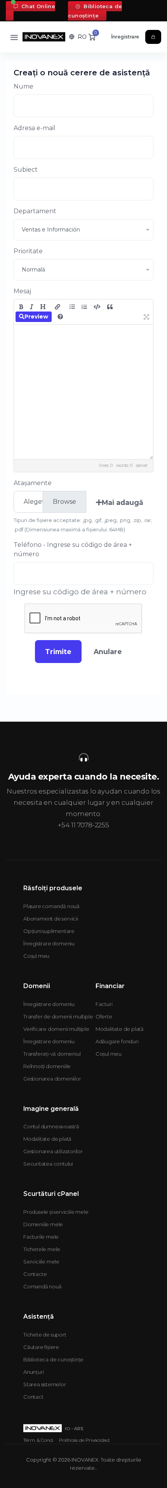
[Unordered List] (72, 307)
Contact (33, 1397)
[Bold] (21, 307)
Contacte (35, 1274)
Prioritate (28, 251)
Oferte (104, 1016)
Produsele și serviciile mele (55, 1212)
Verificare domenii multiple (56, 1029)
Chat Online (37, 6)
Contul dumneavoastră (51, 1126)
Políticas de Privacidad (84, 1440)
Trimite (58, 651)
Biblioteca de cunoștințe (95, 11)
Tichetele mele (41, 1249)
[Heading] (43, 307)
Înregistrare (125, 37)
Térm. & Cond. (38, 1440)
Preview (36, 316)
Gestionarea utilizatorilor (53, 1151)
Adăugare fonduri (117, 1041)
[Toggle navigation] (14, 37)
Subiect (26, 169)
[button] (78, 36)
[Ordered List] (84, 307)
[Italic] (31, 307)
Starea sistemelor (44, 1384)
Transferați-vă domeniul (51, 1054)
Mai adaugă (122, 502)
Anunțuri (33, 1372)
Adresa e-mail (35, 128)
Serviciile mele (41, 1261)
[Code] (97, 307)
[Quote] (110, 307)
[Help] (60, 316)
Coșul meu (36, 956)
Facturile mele (41, 1237)
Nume (23, 86)
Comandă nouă (42, 1286)
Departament (35, 211)
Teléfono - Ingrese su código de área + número (73, 549)
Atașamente (33, 483)
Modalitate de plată (120, 1029)
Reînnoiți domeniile (47, 1066)
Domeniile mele (43, 1224)
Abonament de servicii (50, 918)
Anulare (108, 651)
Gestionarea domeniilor (52, 1079)
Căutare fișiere (41, 1347)
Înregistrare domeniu (49, 943)
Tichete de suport (44, 1334)
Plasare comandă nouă (51, 906)
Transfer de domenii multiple (58, 1016)
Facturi (104, 1004)
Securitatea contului (48, 1164)
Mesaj (22, 291)
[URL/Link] (57, 307)
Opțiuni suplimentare (49, 931)
